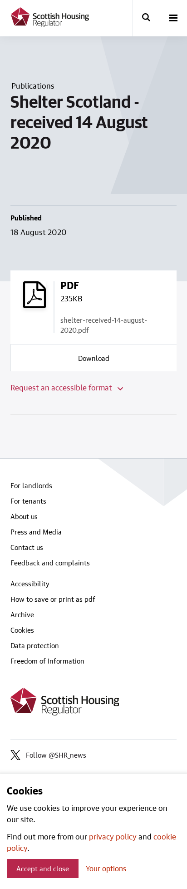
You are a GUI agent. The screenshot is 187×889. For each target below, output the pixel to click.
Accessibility (29, 583)
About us (24, 516)
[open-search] (146, 18)
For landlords (31, 485)
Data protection (34, 645)
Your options (106, 868)
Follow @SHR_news (56, 755)
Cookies (22, 630)
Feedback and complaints (50, 563)
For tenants (28, 501)
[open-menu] (173, 18)
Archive (22, 614)
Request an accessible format (62, 387)
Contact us (26, 547)
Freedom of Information (47, 661)
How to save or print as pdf (52, 599)
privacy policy (113, 836)
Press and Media (36, 532)
